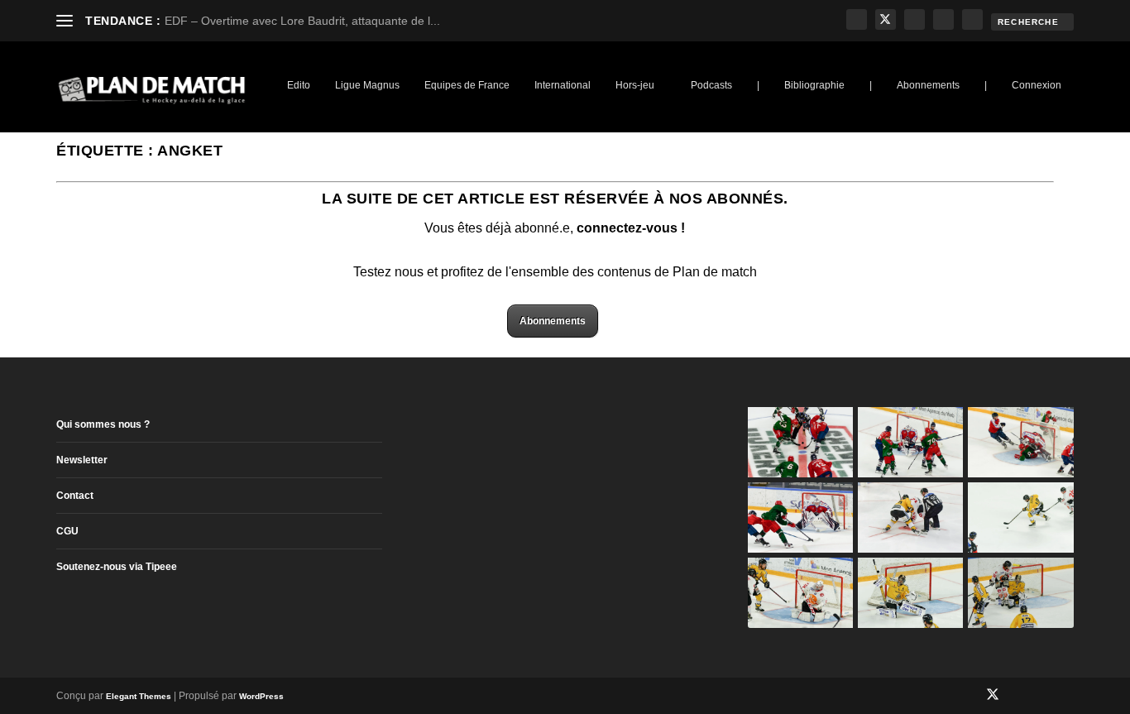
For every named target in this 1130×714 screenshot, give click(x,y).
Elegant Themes (138, 696)
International (562, 85)
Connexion (1036, 85)
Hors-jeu (634, 85)
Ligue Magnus (367, 85)
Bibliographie (814, 85)
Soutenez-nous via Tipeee (116, 567)
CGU (67, 531)
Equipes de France (467, 85)
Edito (298, 85)
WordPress (261, 696)
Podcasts (711, 85)
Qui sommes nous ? (103, 424)
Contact (74, 495)
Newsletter (82, 460)
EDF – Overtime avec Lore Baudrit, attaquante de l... (302, 20)
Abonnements (928, 85)
